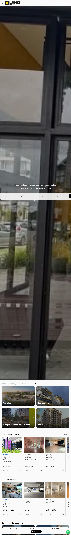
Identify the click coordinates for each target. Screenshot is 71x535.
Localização (44, 195)
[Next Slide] (33, 396)
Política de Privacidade (57, 528)
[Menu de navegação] (2, 3)
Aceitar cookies (36, 531)
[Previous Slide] (3, 396)
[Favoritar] (19, 470)
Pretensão (4, 195)
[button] (18, 396)
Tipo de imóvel (25, 195)
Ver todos (65, 434)
